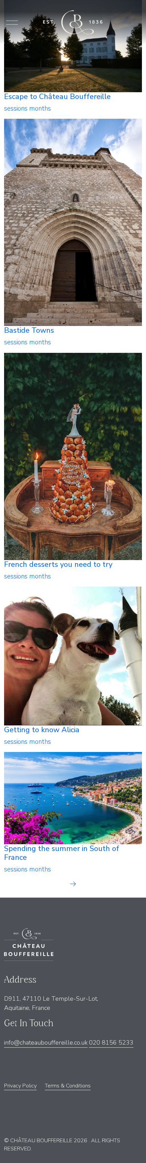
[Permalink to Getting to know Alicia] (73, 655)
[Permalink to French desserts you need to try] (73, 456)
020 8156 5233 (111, 1042)
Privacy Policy (20, 1086)
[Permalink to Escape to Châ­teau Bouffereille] (73, 45)
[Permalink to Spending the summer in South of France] (73, 797)
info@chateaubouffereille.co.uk (46, 1042)
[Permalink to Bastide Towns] (73, 221)
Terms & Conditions (68, 1086)
